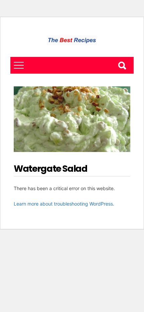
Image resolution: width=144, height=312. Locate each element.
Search (122, 65)
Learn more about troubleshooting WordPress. (64, 204)
